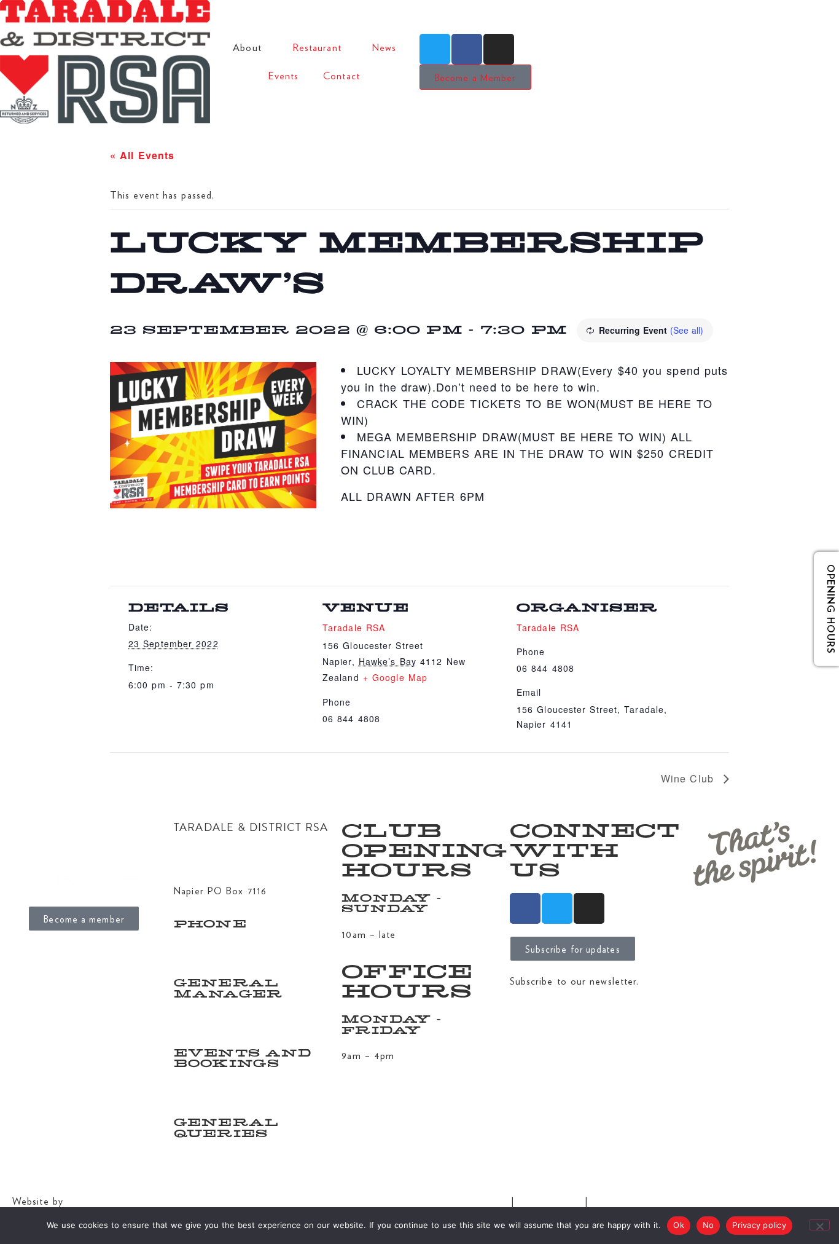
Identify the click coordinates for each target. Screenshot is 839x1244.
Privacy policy (759, 1225)
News (384, 47)
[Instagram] (498, 49)
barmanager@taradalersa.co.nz (242, 1089)
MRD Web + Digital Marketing (136, 1201)
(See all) (686, 330)
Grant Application (466, 1201)
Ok (678, 1225)
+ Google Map (395, 677)
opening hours (822, 609)
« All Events (142, 155)
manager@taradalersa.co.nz (234, 1019)
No (708, 1225)
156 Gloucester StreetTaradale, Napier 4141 (224, 858)
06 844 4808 (203, 949)
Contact (341, 75)
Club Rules (616, 1201)
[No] (819, 1224)
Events (283, 75)
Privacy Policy (549, 1201)
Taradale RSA (353, 627)
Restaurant (316, 47)
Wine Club (689, 778)
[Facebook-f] (466, 49)
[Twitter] (434, 49)
